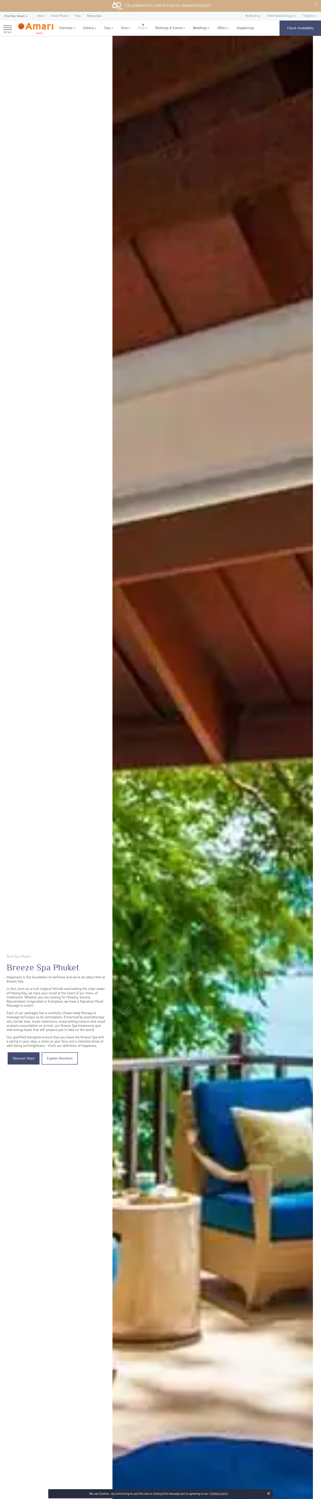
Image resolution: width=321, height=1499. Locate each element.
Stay (107, 28)
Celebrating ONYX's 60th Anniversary (168, 5)
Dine (124, 28)
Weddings (200, 28)
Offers (221, 28)
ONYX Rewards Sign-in (281, 16)
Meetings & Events (168, 28)
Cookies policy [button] (219, 1493)
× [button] (268, 1493)
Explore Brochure (60, 1058)
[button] (16, 16)
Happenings (245, 28)
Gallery (88, 28)
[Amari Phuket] (35, 28)
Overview (65, 28)
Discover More (24, 1058)
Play (141, 28)
